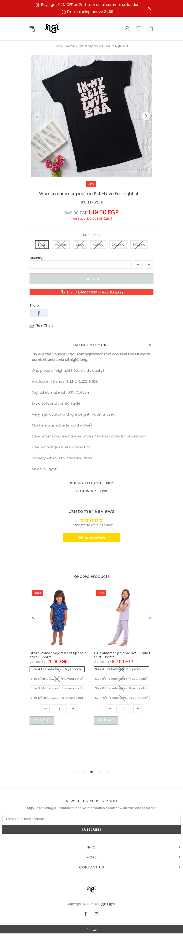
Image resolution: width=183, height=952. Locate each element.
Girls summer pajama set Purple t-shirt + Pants (123, 655)
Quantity (36, 258)
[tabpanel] (59, 662)
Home (58, 46)
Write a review (91, 537)
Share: (35, 305)
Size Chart (44, 325)
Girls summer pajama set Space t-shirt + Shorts (59, 655)
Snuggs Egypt (52, 28)
